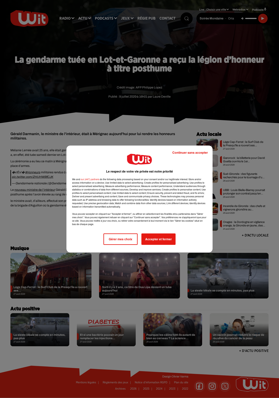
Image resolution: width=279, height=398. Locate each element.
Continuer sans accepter (190, 152)
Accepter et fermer (158, 239)
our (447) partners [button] (90, 179)
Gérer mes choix (120, 239)
